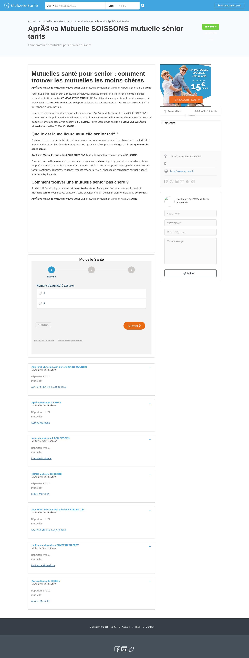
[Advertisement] (91, 226)
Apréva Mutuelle (40, 422)
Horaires (191, 115)
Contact (150, 626)
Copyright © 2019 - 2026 (103, 626)
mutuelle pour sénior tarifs (57, 21)
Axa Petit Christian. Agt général (48, 387)
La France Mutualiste (43, 565)
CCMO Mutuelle (40, 493)
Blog (137, 626)
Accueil (32, 21)
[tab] (91, 367)
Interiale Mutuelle (41, 458)
